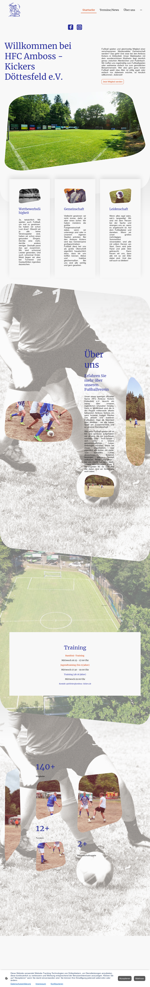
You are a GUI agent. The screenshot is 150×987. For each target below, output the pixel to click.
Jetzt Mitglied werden (112, 81)
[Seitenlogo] (14, 10)
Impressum (41, 984)
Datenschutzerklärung (21, 984)
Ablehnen (139, 978)
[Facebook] (70, 27)
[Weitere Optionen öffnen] (141, 10)
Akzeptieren (124, 978)
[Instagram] (79, 27)
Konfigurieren (57, 984)
